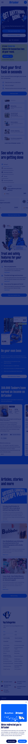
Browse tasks (11, 741)
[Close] (26, 702)
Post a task (22, 741)
